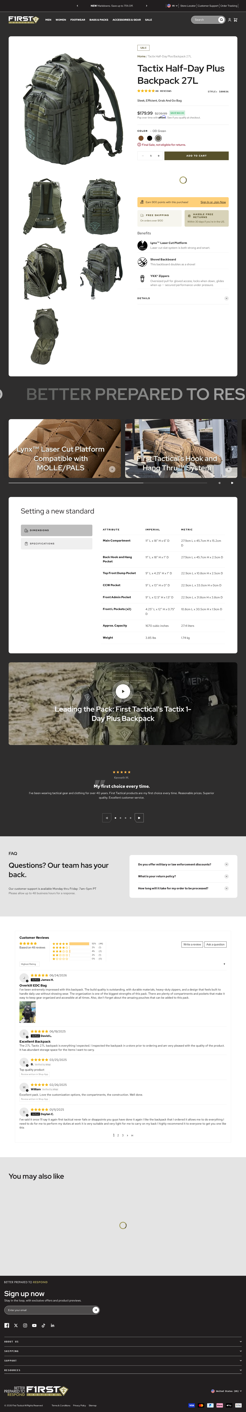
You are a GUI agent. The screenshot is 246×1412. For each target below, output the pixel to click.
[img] (40, 975)
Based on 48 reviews (32, 947)
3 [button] (123, 1135)
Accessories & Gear (127, 19)
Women (61, 19)
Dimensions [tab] (39, 530)
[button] (146, 91)
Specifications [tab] (42, 543)
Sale (148, 19)
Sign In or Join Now (213, 202)
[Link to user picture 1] (27, 1012)
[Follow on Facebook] (6, 1325)
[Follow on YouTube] (34, 1325)
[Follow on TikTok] (43, 1325)
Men (48, 19)
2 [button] (118, 1135)
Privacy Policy (79, 1405)
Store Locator (188, 5)
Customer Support (208, 5)
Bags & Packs (99, 19)
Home (141, 56)
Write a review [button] (192, 944)
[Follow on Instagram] (25, 1325)
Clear (213, 20)
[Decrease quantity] (143, 156)
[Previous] (77, 6)
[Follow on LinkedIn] (52, 1325)
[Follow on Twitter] (16, 1325)
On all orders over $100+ (112, 5)
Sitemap (93, 1405)
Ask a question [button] (215, 944)
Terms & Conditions (61, 1405)
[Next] (146, 6)
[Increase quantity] (158, 156)
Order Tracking (228, 5)
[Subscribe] (96, 1310)
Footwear (77, 19)
